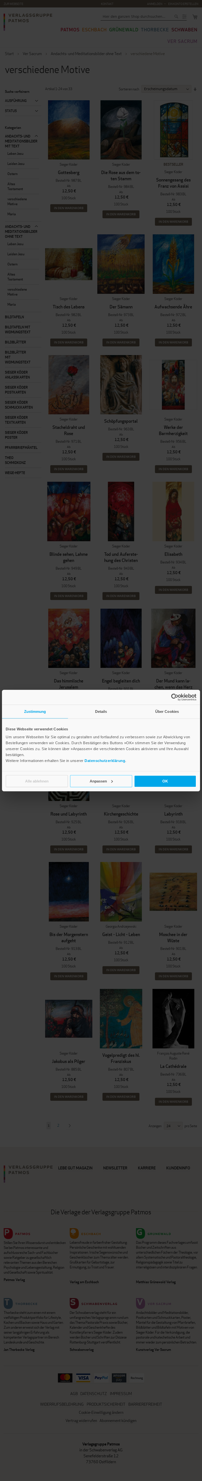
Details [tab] (101, 711)
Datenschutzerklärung (104, 760)
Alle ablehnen (37, 781)
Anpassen (98, 781)
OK (165, 781)
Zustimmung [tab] (35, 711)
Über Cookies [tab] (167, 711)
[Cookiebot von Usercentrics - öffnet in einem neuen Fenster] (174, 697)
